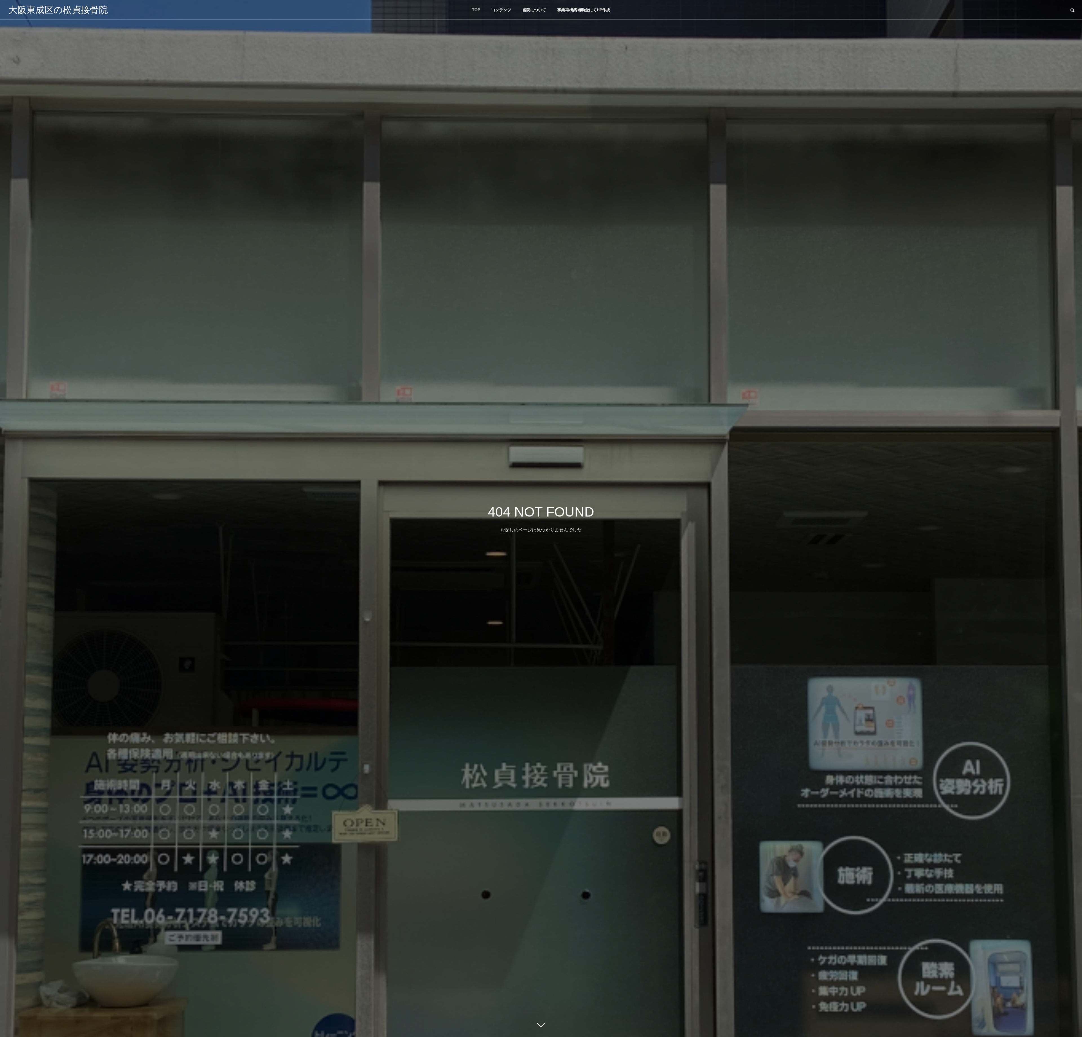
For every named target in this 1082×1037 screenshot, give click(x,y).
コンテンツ (501, 10)
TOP (476, 10)
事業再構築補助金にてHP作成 (583, 10)
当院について (534, 10)
